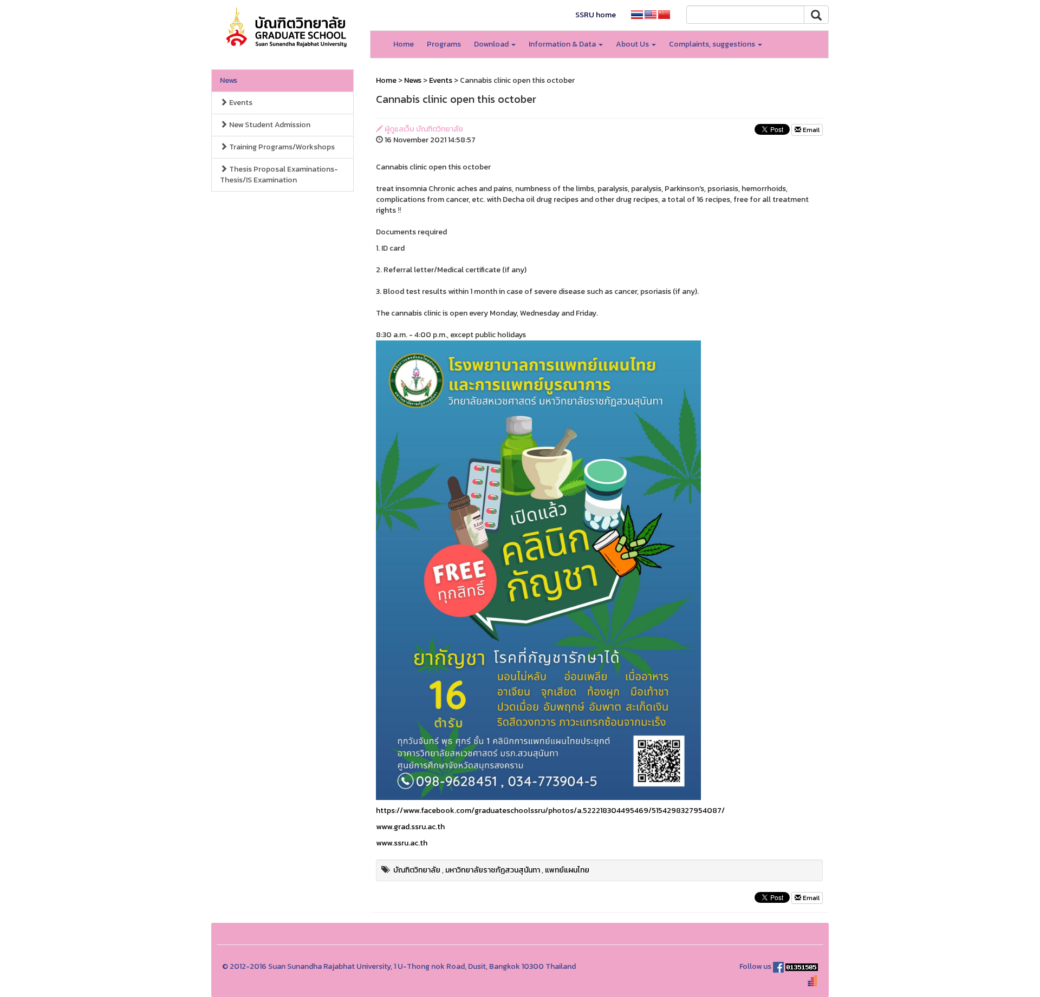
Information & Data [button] (563, 44)
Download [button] (492, 44)
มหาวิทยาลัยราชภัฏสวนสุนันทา (492, 870)
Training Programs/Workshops (281, 147)
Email (810, 130)
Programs (444, 44)
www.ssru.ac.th (401, 843)
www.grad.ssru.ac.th (410, 826)
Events (239, 102)
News (228, 80)
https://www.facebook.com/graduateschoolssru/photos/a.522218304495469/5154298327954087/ (550, 810)
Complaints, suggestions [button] (713, 44)
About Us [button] (633, 44)
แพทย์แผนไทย (567, 870)
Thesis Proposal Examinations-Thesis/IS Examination (279, 174)
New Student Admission (268, 124)
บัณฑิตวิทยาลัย (416, 870)
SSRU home (595, 15)
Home (403, 44)
